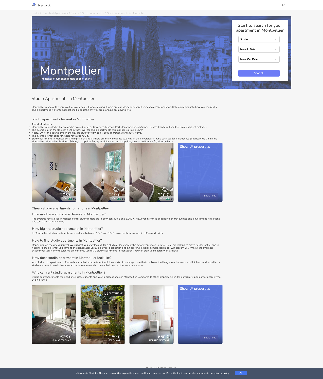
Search (259, 73)
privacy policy (221, 373)
